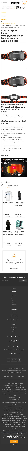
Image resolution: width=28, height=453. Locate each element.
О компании (14, 298)
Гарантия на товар (14, 317)
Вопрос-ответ (14, 327)
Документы (14, 304)
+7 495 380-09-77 (14, 336)
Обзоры (14, 331)
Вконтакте (8, 360)
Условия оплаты (14, 314)
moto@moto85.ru (15, 346)
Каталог (14, 288)
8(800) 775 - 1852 (7, 8)
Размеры (14, 329)
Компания (14, 296)
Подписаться (23, 280)
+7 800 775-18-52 (14, 340)
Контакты (14, 302)
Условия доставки (14, 315)
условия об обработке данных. (17, 437)
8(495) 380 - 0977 (7, 6)
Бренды (14, 291)
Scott (8, 187)
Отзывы (14, 300)
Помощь (14, 324)
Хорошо (14, 441)
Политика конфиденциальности (14, 319)
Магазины (14, 312)
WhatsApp (19, 360)
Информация (14, 309)
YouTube (15, 360)
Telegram (12, 360)
